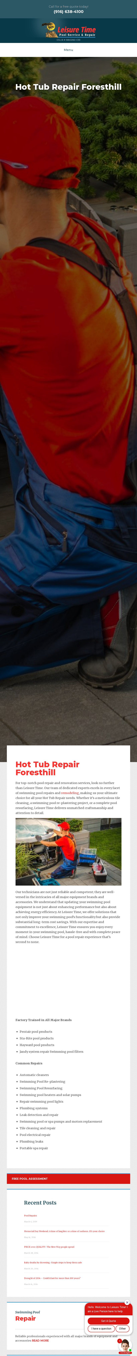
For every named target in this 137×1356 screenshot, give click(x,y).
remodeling (70, 793)
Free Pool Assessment (30, 1178)
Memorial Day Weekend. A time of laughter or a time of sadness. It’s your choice (64, 1231)
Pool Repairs (30, 1215)
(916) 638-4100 (69, 11)
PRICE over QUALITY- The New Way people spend (49, 1247)
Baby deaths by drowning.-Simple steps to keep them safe (53, 1262)
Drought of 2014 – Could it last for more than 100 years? (52, 1278)
